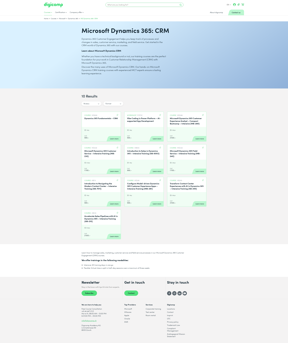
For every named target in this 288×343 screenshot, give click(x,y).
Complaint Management (172, 329)
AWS (126, 322)
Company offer (76, 12)
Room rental (151, 315)
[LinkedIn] (179, 293)
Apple (126, 315)
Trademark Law (173, 325)
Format (108, 103)
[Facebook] (169, 293)
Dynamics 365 (73, 18)
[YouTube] (185, 293)
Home (46, 18)
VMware (127, 312)
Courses (47, 12)
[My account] (234, 5)
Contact (131, 293)
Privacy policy (172, 322)
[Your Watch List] (238, 4)
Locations (171, 309)
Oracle (127, 318)
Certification (60, 12)
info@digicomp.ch (89, 320)
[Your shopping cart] (243, 4)
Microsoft (62, 18)
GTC (168, 318)
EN (228, 4)
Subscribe (89, 293)
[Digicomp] (53, 4)
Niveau (86, 103)
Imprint (170, 315)
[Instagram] (174, 293)
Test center (150, 312)
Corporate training (153, 309)
